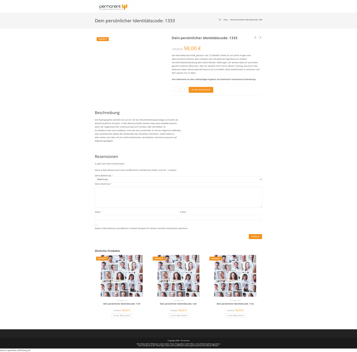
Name (98, 212)
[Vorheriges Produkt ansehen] (255, 37)
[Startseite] (220, 19)
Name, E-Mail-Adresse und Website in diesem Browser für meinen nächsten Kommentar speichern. (141, 228)
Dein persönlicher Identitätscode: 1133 (121, 303)
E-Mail (184, 212)
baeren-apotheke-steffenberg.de (15, 350)
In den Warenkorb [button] (121, 315)
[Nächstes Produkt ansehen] (260, 37)
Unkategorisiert (121, 300)
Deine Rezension (103, 184)
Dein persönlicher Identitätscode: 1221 (178, 303)
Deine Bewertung (104, 176)
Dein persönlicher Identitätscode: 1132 (235, 303)
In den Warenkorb (200, 90)
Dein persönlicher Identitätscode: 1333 (246, 19)
